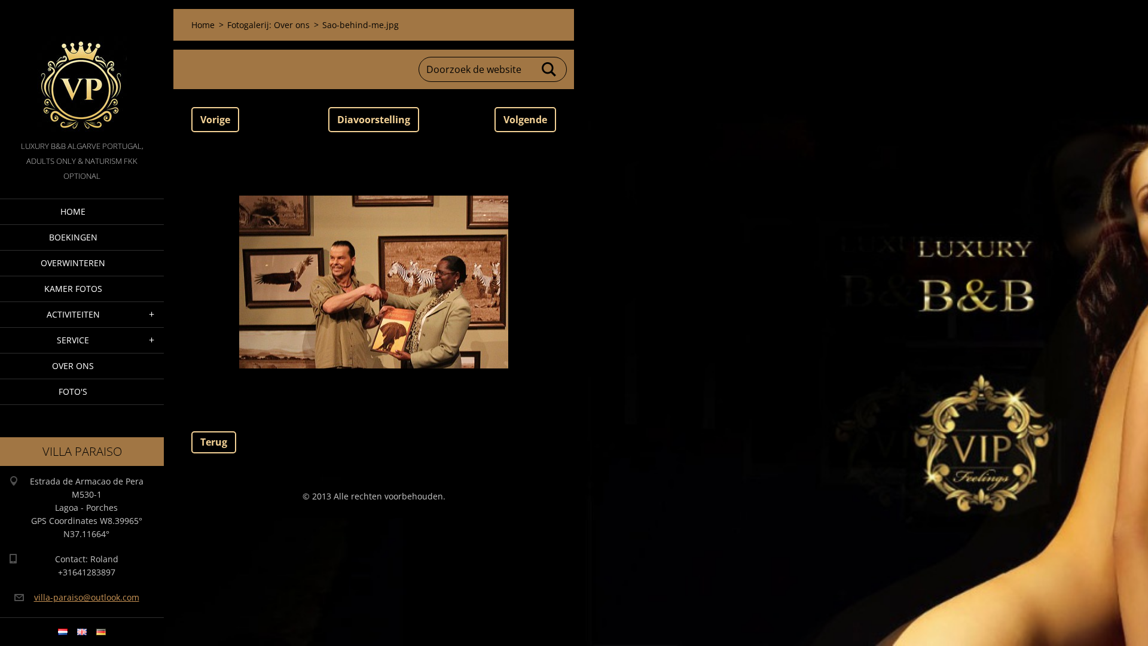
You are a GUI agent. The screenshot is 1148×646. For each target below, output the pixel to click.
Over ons (73, 365)
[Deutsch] (101, 631)
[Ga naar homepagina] (82, 69)
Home (73, 211)
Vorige (215, 119)
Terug (213, 442)
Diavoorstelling (373, 119)
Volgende (525, 119)
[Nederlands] (63, 631)
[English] (82, 631)
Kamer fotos (73, 288)
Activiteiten (73, 314)
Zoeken (549, 69)
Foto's (73, 391)
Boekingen (73, 237)
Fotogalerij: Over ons (268, 25)
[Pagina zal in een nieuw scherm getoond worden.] (373, 281)
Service (73, 340)
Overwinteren (73, 263)
